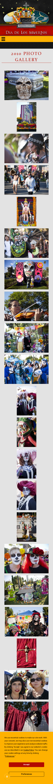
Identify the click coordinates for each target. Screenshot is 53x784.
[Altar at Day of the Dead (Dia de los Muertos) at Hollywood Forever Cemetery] (26, 117)
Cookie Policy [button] (28, 750)
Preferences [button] (9, 756)
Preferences (26, 774)
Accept (26, 765)
